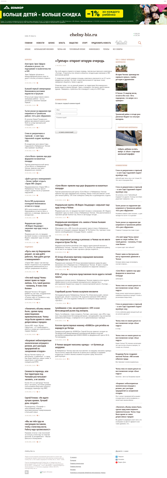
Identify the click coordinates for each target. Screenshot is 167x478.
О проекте (73, 457)
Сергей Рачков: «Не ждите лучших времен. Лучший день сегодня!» (36, 400)
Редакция (73, 460)
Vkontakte (121, 459)
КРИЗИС (28, 49)
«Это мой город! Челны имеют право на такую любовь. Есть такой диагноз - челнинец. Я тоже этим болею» (37, 283)
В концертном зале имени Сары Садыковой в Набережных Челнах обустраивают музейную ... (37, 146)
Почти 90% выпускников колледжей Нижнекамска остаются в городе (35, 203)
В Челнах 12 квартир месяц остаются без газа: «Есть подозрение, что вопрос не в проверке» (126, 97)
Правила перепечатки (77, 463)
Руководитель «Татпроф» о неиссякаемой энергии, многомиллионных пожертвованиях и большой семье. (38, 409)
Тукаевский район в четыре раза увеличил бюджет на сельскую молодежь (128, 116)
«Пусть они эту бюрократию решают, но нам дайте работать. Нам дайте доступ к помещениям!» (37, 255)
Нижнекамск (94, 49)
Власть (62, 42)
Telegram (121, 456)
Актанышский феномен (44, 49)
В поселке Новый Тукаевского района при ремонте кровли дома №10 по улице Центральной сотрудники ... (37, 122)
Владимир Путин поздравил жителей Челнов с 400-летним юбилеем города (127, 356)
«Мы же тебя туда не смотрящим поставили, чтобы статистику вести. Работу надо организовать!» (37, 425)
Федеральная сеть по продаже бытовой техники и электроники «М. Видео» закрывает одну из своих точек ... (38, 237)
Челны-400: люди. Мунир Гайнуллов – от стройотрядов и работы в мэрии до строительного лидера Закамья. (37, 328)
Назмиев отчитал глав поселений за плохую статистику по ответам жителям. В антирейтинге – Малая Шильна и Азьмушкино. (37, 435)
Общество (73, 42)
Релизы (106, 49)
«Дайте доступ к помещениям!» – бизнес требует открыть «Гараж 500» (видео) (38, 181)
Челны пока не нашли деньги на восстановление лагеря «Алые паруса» (128, 287)
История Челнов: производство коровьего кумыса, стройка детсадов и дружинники (127, 77)
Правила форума (75, 466)
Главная (28, 42)
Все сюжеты (117, 49)
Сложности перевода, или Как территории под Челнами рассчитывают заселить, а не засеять (36, 375)
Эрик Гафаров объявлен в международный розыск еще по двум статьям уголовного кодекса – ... (37, 77)
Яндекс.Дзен (122, 462)
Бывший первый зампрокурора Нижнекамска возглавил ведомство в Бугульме (38, 91)
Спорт (84, 42)
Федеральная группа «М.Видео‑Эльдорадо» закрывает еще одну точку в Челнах (36, 227)
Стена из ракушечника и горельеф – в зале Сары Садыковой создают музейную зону (37, 137)
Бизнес (51, 42)
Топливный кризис (77, 49)
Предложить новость (101, 42)
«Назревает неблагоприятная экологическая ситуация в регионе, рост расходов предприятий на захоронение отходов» (38, 346)
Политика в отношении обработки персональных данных (88, 472)
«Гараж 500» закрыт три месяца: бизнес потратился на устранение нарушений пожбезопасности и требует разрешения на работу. (37, 265)
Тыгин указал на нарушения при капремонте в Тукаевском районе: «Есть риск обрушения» (38, 113)
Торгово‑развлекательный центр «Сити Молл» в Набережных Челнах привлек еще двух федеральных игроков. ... (37, 167)
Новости (40, 42)
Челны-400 (61, 49)
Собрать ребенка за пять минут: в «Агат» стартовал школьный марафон (129, 151)
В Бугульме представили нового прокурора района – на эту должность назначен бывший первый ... (37, 99)
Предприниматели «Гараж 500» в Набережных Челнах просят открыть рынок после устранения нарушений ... (37, 189)
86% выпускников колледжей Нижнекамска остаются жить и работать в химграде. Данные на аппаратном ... (37, 212)
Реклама (73, 469)
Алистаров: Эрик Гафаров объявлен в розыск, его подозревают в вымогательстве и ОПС (38, 67)
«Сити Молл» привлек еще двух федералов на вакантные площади (38, 159)
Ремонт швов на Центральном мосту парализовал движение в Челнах (128, 256)
